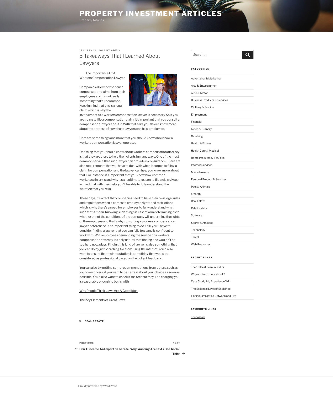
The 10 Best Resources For (207, 267)
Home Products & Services (208, 157)
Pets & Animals (200, 186)
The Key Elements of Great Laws (102, 300)
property (196, 193)
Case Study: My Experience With (211, 281)
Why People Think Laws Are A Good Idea (108, 291)
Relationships (199, 208)
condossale (198, 317)
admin (116, 50)
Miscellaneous (200, 172)
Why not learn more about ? (208, 274)
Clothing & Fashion (202, 107)
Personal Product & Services (208, 179)
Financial (196, 121)
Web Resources (200, 244)
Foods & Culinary (201, 129)
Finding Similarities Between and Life (213, 295)
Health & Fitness (201, 143)
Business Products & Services (209, 100)
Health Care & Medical (205, 150)
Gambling (197, 136)
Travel (195, 237)
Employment (199, 114)
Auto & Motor (199, 93)
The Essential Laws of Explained (210, 288)
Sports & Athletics (202, 222)
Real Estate (94, 321)
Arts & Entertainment (204, 85)
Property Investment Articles (150, 13)
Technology (198, 229)
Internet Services (201, 164)
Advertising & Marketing (206, 78)
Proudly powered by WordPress (97, 385)
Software (196, 215)
